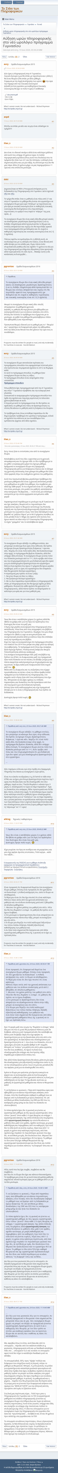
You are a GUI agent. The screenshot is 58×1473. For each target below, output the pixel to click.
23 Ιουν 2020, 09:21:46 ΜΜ (13, 538)
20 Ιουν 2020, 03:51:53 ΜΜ (13, 270)
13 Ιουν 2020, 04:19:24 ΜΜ (13, 121)
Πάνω (4, 1446)
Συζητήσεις (18, 869)
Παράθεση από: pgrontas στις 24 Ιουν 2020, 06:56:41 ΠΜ (29, 964)
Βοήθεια (18, 1462)
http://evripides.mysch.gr (13, 109)
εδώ (5, 194)
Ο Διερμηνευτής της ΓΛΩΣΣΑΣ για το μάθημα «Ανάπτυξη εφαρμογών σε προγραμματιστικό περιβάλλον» (25, 863)
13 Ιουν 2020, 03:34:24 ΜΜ (15, 68)
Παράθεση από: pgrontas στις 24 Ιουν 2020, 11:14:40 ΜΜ (29, 1307)
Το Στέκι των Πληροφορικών (11, 10)
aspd (6, 116)
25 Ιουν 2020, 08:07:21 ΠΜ (13, 1302)
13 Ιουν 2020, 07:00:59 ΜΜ (13, 147)
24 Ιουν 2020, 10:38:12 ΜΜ (13, 958)
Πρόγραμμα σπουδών (14, 383)
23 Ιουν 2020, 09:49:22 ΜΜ (13, 614)
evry (6, 64)
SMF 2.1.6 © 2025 (23, 1465)
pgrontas (9, 266)
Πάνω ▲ (40, 1462)
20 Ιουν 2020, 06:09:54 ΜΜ (13, 358)
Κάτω (4, 57)
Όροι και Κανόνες (29, 1462)
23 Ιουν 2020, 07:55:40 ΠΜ (13, 443)
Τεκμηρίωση (8, 869)
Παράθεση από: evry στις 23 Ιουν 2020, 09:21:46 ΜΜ (27, 726)
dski (6, 179)
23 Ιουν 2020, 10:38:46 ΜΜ (13, 720)
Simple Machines (35, 1465)
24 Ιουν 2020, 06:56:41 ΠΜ (13, 882)
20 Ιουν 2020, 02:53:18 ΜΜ (13, 183)
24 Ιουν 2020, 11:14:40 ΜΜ (13, 1164)
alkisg (7, 819)
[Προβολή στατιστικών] (37, 1470)
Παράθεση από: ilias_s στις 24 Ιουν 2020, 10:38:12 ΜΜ (27, 1188)
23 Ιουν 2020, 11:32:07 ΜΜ (13, 823)
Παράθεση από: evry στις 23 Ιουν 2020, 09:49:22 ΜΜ (27, 829)
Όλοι (25, 57)
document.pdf (12, 95)
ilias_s (7, 143)
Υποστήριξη (42, 867)
